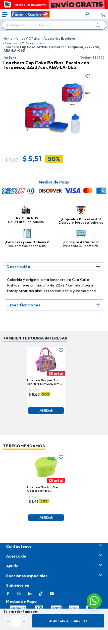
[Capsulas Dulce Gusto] (81, 210)
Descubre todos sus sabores (81, 222)
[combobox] (54, 25)
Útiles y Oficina (28, 38)
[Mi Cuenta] (87, 14)
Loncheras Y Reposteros (23, 43)
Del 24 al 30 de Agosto (26, 222)
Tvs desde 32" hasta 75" (81, 246)
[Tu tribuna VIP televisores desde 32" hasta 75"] (81, 234)
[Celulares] (27, 234)
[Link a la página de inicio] (8, 38)
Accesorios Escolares (59, 38)
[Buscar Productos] (99, 25)
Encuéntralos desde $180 (27, 246)
